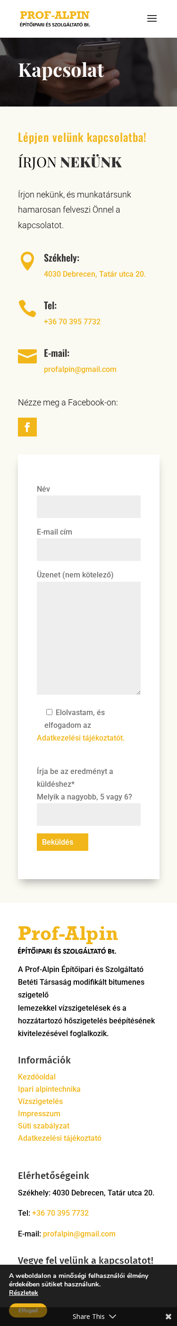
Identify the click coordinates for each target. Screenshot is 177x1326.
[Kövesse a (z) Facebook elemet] (27, 427)
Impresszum (39, 1113)
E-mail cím (54, 531)
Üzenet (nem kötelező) (75, 574)
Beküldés (57, 842)
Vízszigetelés (40, 1101)
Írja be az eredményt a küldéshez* (84, 784)
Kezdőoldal (37, 1076)
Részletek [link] (23, 1292)
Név (43, 489)
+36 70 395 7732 (72, 321)
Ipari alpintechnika (49, 1089)
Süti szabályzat (43, 1125)
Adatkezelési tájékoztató (59, 1138)
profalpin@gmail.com (80, 369)
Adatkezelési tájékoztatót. (81, 737)
